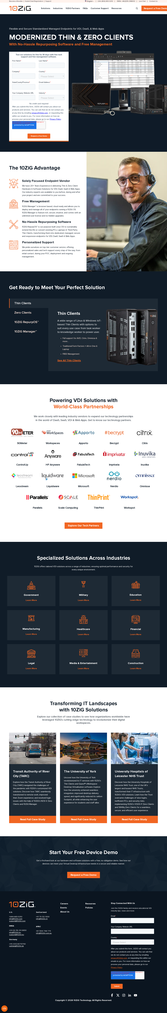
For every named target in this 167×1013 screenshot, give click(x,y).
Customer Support (100, 8)
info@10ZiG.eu (15, 932)
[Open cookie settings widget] (4, 1008)
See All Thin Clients (69, 360)
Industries (58, 8)
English (90, 1)
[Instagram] (123, 995)
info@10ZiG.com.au (44, 933)
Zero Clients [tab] (22, 313)
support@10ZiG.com (17, 921)
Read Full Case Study (32, 819)
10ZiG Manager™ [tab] (25, 331)
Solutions (45, 8)
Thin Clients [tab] (22, 303)
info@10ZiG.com (15, 919)
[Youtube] (135, 995)
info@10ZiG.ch (42, 919)
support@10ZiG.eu (16, 935)
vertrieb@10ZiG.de (16, 946)
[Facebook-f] (112, 995)
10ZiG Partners (73, 8)
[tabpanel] (76, 335)
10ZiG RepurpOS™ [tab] (26, 322)
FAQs (85, 8)
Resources (117, 8)
